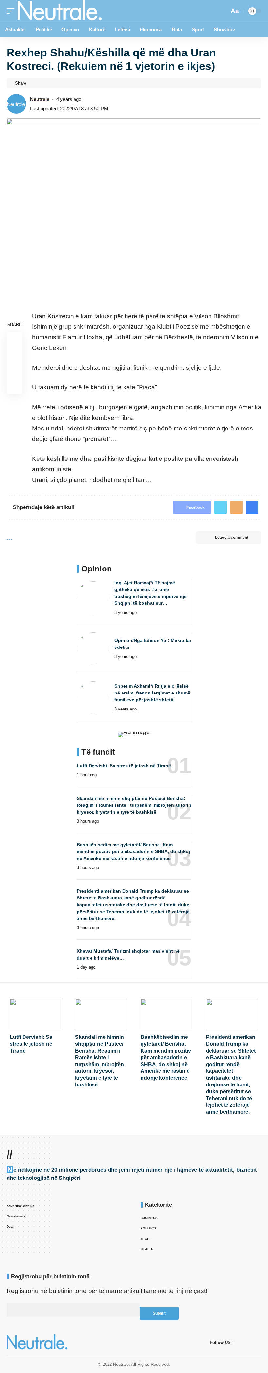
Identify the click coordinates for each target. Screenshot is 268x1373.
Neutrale (39, 99)
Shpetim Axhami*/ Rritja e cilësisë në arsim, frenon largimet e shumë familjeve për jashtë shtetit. (152, 692)
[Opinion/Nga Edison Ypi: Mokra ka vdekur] (93, 648)
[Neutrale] (60, 11)
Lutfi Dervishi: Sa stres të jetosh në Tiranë (124, 765)
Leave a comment (231, 537)
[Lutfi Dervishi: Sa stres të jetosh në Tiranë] (36, 1014)
